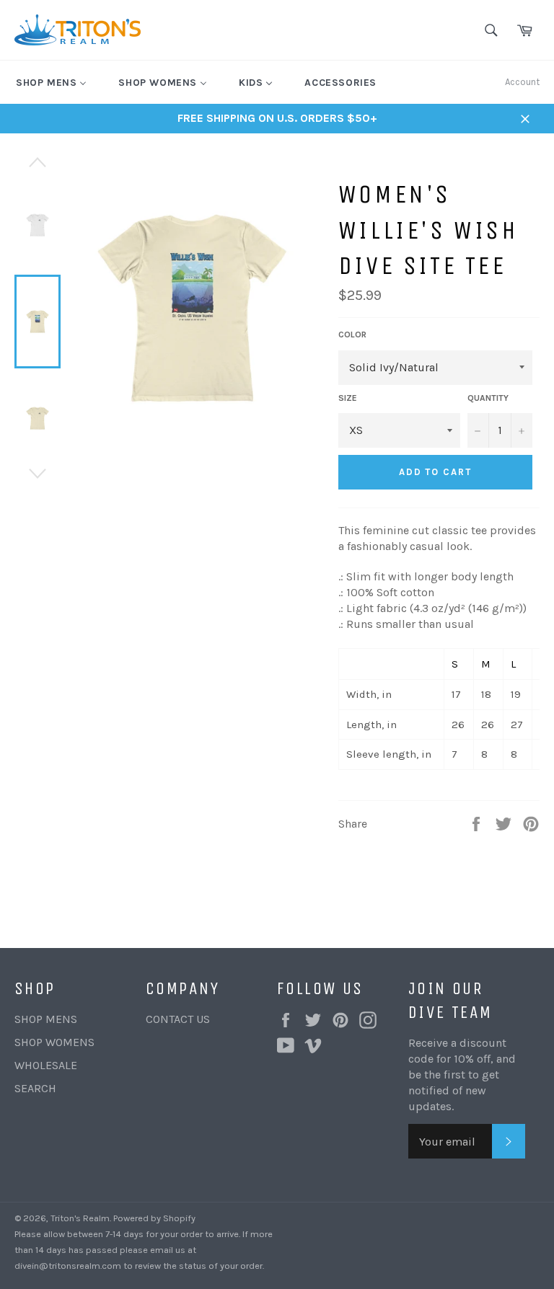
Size (347, 398)
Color (352, 334)
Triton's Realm (80, 1218)
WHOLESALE (45, 1065)
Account (522, 81)
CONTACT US (178, 1019)
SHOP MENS (45, 1019)
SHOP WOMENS (54, 1042)
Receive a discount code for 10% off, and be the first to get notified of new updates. (462, 1074)
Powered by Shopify (154, 1218)
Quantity (488, 398)
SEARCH (35, 1088)
